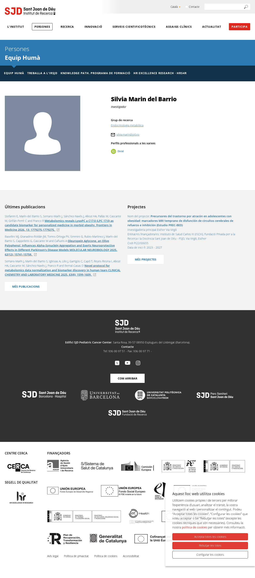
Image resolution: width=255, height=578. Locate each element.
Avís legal (52, 556)
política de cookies (194, 527)
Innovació (93, 27)
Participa (239, 27)
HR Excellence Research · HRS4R (159, 73)
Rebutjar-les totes (210, 545)
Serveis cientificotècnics (134, 27)
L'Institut (15, 27)
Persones (42, 27)
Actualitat (211, 27)
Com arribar (127, 378)
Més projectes (145, 259)
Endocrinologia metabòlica (127, 125)
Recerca (67, 27)
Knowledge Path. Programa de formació (95, 73)
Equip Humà (22, 57)
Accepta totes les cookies (210, 537)
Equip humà (14, 73)
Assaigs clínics (179, 27)
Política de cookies (105, 556)
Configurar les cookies (210, 554)
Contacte (194, 7)
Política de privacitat (76, 556)
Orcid (121, 151)
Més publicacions (26, 286)
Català (174, 7)
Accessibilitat (131, 556)
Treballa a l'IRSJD (42, 73)
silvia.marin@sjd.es (127, 134)
